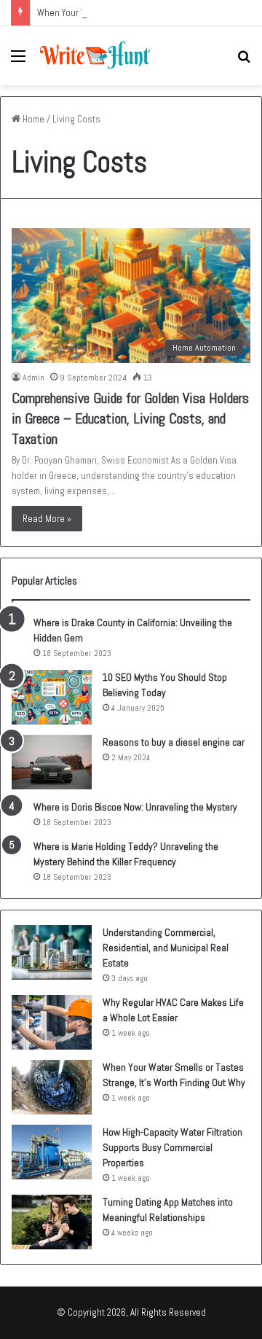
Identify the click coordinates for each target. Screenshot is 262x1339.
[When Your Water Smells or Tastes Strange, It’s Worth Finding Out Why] (52, 1087)
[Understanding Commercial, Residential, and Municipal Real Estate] (52, 952)
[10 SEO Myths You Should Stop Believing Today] (52, 697)
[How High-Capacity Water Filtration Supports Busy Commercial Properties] (52, 1152)
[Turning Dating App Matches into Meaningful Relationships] (52, 1222)
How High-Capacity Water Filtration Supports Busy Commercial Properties (172, 1147)
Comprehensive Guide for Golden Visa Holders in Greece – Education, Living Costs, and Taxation (130, 418)
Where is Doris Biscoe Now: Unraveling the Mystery (135, 806)
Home (32, 119)
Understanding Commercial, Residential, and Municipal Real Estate (166, 947)
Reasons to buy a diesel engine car (174, 742)
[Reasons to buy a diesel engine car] (52, 762)
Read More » (47, 518)
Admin (33, 377)
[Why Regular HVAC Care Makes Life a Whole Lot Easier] (52, 1022)
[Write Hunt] (94, 55)
